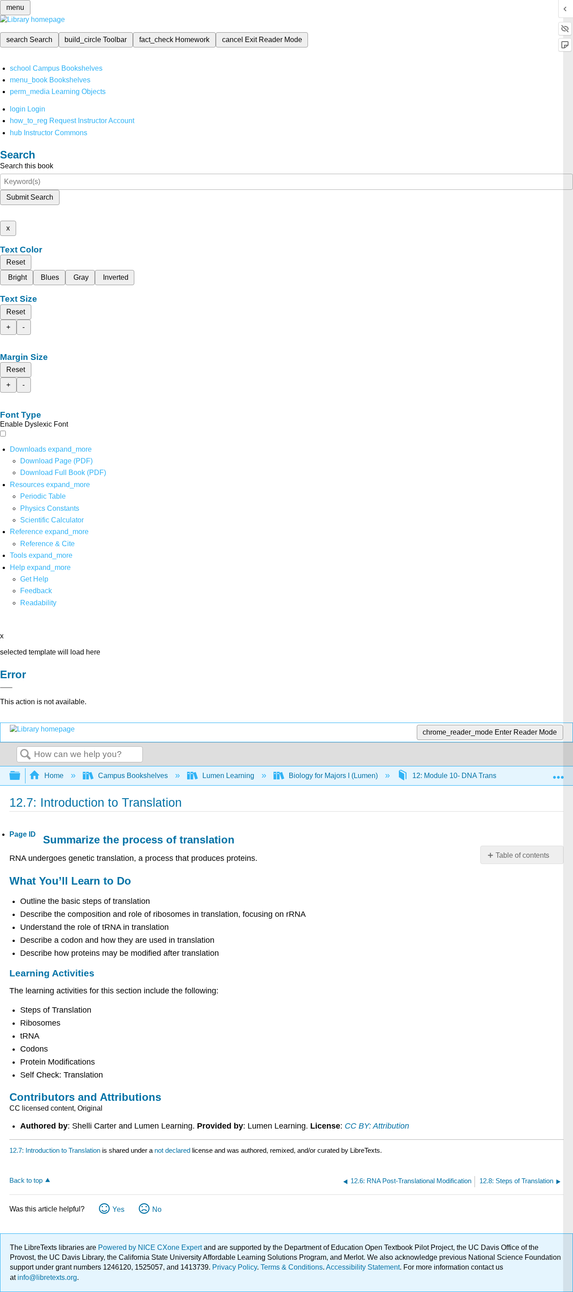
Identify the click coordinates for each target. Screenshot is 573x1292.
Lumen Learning (228, 775)
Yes (118, 1209)
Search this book (26, 166)
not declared (173, 1150)
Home (54, 775)
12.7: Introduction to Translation (54, 1150)
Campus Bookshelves (133, 775)
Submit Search (29, 197)
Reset (15, 262)
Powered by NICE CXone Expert (151, 1247)
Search (25, 754)
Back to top (26, 1180)
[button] (36, 591)
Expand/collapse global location (558, 773)
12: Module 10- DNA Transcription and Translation (492, 775)
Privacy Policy (234, 1267)
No (157, 1209)
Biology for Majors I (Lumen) (333, 775)
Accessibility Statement (363, 1267)
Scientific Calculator (52, 520)
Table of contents (522, 855)
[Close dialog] (6, 687)
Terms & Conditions (292, 1267)
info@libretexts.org (46, 1277)
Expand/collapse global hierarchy (20, 776)
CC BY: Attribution (377, 1125)
